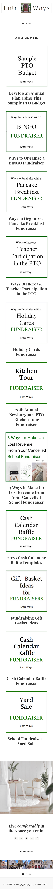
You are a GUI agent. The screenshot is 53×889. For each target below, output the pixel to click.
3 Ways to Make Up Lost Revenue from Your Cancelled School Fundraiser (26, 495)
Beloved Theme (41, 884)
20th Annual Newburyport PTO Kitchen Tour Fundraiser (26, 417)
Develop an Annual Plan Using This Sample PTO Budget (26, 98)
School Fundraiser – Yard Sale (26, 741)
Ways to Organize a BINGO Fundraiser (26, 160)
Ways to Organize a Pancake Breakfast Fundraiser (26, 223)
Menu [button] (28, 23)
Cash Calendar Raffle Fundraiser (26, 681)
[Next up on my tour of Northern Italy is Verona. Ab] (4, 864)
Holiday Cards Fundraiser (26, 352)
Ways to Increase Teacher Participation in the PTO (26, 288)
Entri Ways (26, 884)
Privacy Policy (26, 885)
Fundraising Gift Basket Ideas (26, 620)
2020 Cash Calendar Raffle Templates (26, 560)
